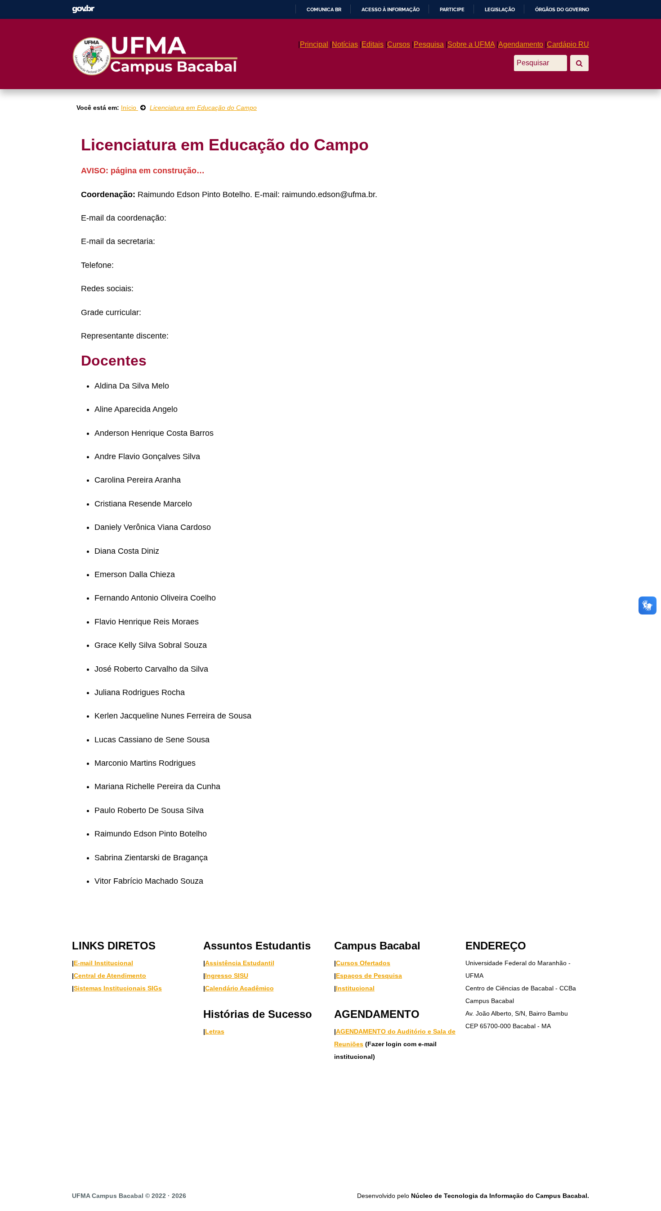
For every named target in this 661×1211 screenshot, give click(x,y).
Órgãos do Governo (562, 9)
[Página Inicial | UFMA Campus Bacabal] (154, 55)
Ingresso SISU (226, 975)
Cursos (398, 44)
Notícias (345, 44)
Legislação (500, 9)
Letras (214, 1031)
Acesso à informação (391, 9)
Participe (452, 9)
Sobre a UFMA (471, 44)
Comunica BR (324, 9)
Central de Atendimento (110, 975)
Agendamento (520, 44)
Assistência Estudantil (239, 963)
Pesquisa (429, 44)
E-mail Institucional (103, 963)
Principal (314, 44)
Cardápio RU (568, 44)
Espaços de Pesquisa (369, 975)
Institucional (355, 988)
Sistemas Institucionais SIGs (118, 988)
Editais (373, 44)
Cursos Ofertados (363, 963)
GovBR (83, 9)
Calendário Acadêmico (239, 988)
